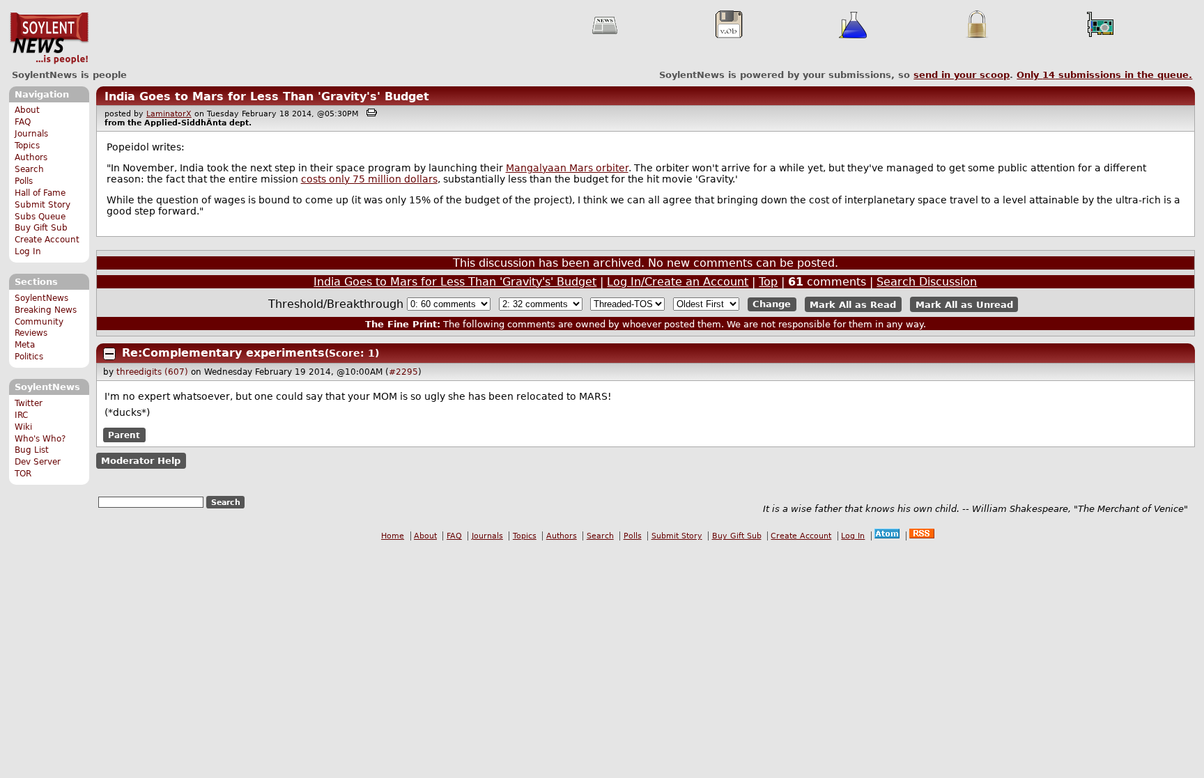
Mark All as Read (853, 304)
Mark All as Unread (964, 304)
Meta (25, 345)
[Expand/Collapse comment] (109, 354)
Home (392, 535)
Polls (24, 181)
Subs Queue (40, 216)
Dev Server (38, 462)
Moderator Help (140, 461)
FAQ (23, 122)
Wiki (23, 427)
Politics (29, 356)
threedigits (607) (152, 372)
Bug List (32, 450)
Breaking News (46, 310)
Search (29, 169)
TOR (23, 474)
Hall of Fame (40, 193)
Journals (31, 134)
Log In (28, 251)
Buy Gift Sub (41, 228)
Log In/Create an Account (677, 281)
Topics (27, 145)
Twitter (29, 403)
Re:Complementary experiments (223, 352)
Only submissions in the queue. (1104, 75)
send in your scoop (961, 75)
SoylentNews (49, 38)
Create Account (47, 239)
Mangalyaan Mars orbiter (567, 167)
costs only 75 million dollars (369, 179)
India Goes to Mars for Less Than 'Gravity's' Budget (267, 96)
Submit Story (42, 205)
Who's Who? (40, 439)
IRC (21, 415)
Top (768, 281)
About (27, 110)
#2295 (403, 372)
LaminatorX (169, 113)
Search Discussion (927, 281)
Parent (124, 435)
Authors (31, 157)
